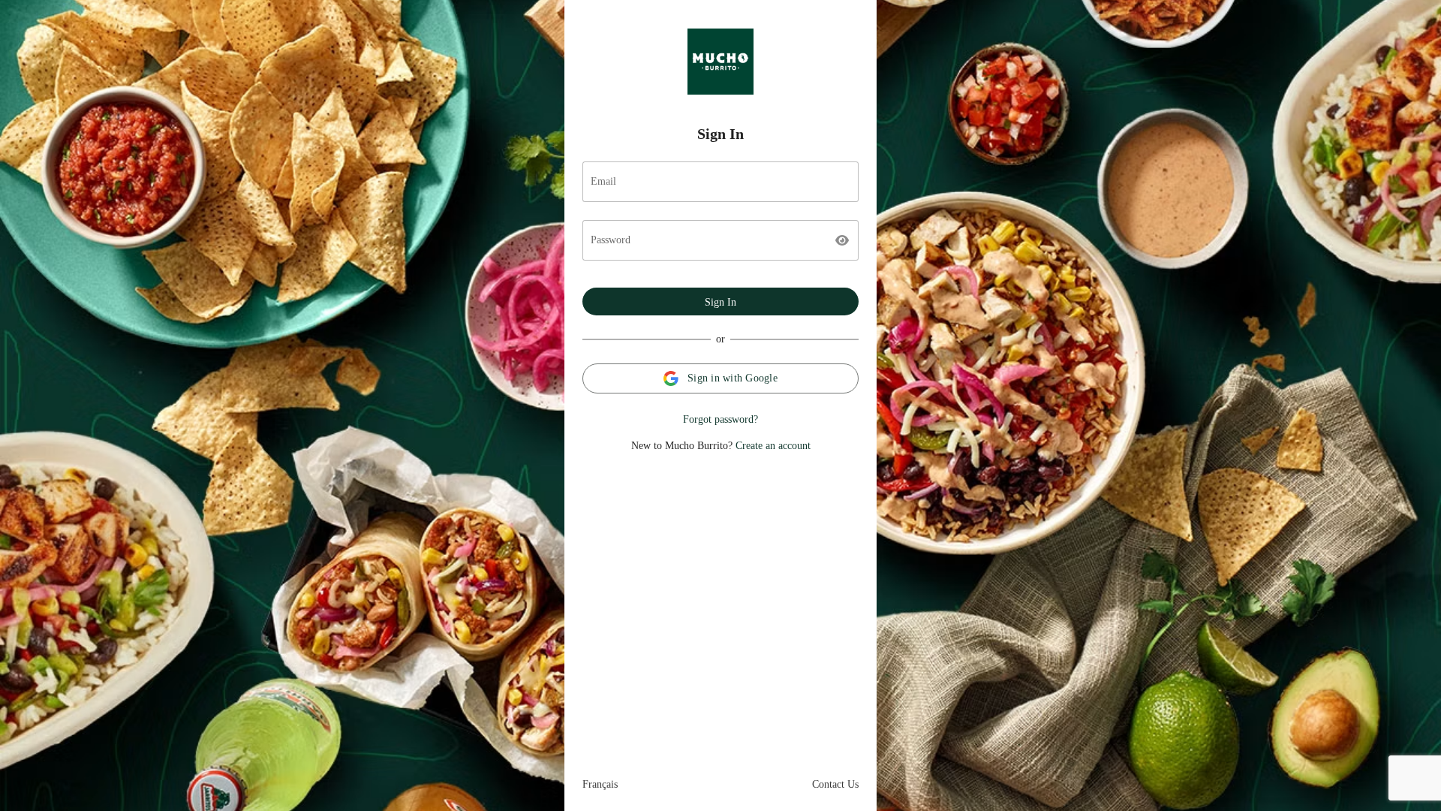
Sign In (720, 302)
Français (600, 784)
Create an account (773, 445)
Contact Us (835, 784)
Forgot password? (720, 419)
